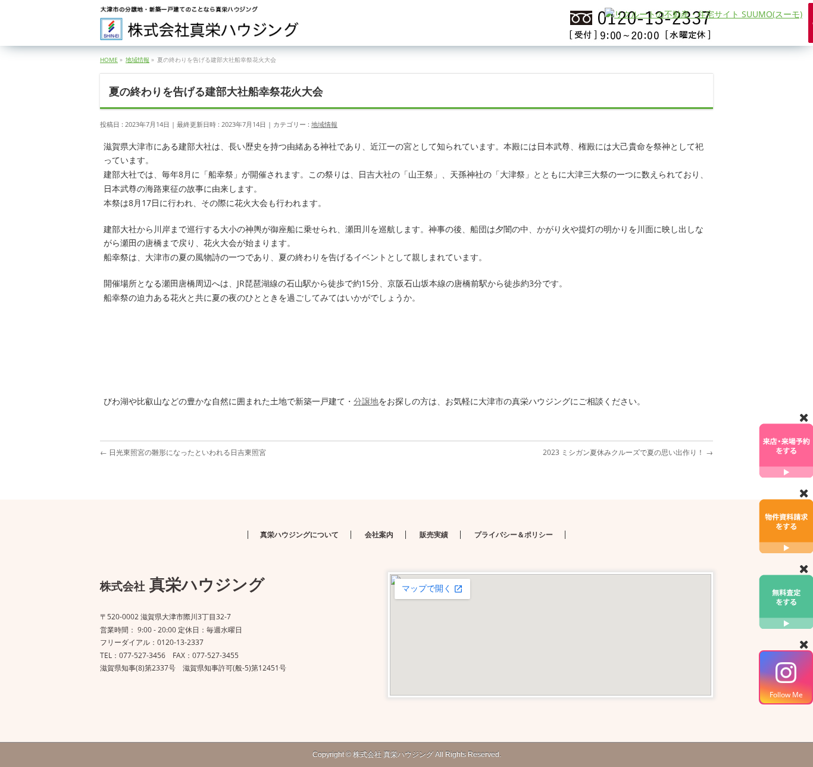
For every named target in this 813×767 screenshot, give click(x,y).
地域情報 (324, 124)
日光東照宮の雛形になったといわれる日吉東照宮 (183, 452)
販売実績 (434, 535)
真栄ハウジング (393, 754)
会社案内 (379, 535)
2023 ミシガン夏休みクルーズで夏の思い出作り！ (628, 452)
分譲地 (366, 401)
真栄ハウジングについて (299, 535)
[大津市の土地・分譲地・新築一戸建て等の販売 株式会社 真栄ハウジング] (200, 27)
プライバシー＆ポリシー (513, 535)
